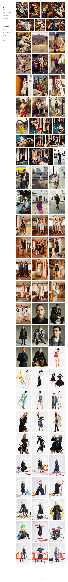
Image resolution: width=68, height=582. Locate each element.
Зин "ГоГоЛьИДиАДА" (7, 13)
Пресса (4, 35)
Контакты (4, 40)
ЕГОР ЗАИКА (7, 4)
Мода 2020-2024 (6, 24)
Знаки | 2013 (5, 10)
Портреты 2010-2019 (6, 30)
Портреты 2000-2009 (6, 32)
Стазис (4, 9)
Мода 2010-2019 (6, 26)
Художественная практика (7, 38)
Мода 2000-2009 (6, 27)
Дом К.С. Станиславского (7, 12)
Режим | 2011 (5, 18)
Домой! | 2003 (5, 19)
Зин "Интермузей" (6, 15)
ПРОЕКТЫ (4, 7)
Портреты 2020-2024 (6, 29)
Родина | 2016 (5, 16)
